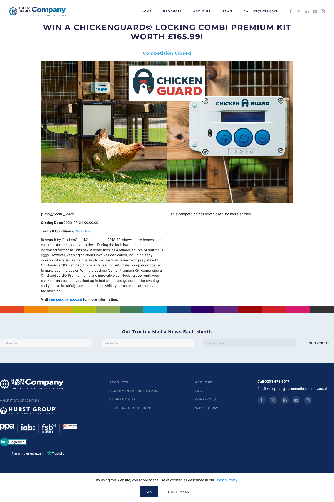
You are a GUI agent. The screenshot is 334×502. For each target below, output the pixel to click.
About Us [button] (201, 11)
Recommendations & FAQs (133, 390)
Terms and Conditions (130, 408)
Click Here (83, 231)
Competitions (122, 399)
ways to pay (206, 408)
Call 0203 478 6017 (260, 11)
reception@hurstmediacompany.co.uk (297, 389)
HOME (146, 11)
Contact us (206, 399)
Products (118, 382)
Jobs (199, 390)
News (227, 11)
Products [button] (172, 11)
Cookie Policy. (226, 480)
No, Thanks (178, 491)
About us (203, 382)
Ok (149, 491)
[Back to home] (37, 11)
